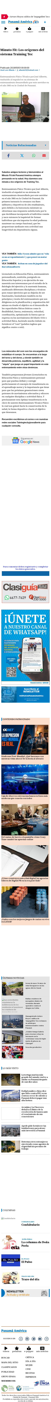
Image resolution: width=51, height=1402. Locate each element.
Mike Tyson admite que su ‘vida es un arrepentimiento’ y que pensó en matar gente (25, 257)
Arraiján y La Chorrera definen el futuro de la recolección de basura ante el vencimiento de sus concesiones (34, 1112)
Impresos (31, 1376)
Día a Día (31, 1361)
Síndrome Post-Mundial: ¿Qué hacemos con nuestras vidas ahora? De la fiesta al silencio (22, 757)
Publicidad (7, 1371)
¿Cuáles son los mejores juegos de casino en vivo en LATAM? (25, 920)
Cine (28, 1369)
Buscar (5, 1357)
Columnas (9, 1210)
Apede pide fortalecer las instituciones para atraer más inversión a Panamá (33, 1128)
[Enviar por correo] (44, 156)
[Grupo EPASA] (41, 1383)
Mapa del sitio (9, 1362)
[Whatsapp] (21, 1339)
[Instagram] (47, 1339)
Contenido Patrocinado (16, 719)
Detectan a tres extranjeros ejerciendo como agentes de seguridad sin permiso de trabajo (35, 1145)
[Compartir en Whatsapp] (33, 156)
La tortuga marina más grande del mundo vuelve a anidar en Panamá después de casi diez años (34, 1078)
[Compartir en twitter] (22, 156)
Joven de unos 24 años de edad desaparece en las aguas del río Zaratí (36, 985)
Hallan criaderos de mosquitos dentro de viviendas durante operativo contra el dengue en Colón (34, 1003)
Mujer (29, 1365)
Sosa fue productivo (34, 1047)
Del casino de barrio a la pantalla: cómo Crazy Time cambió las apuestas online (23, 838)
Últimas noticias (13, 978)
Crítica (30, 1357)
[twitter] (34, 1339)
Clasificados (9, 1367)
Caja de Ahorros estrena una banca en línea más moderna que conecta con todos (24, 797)
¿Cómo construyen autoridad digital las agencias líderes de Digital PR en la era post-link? (24, 879)
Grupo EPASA (8, 1376)
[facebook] (27, 1339)
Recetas (30, 1372)
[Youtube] (40, 1339)
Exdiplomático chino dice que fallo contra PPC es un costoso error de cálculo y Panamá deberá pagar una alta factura (34, 1096)
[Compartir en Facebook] (8, 156)
